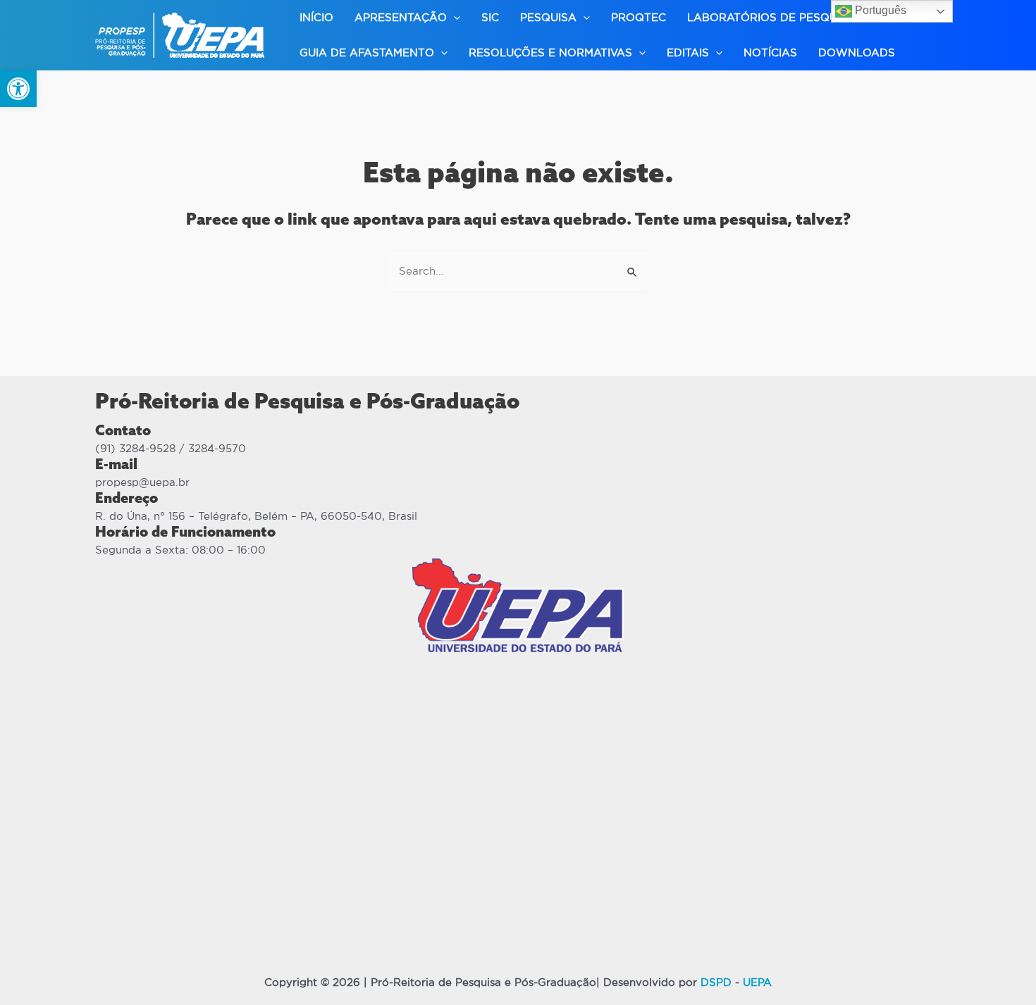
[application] (453, 17)
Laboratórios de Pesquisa (771, 17)
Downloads (856, 52)
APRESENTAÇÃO (400, 17)
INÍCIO (316, 17)
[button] (18, 88)
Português (879, 10)
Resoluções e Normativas (550, 52)
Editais (688, 52)
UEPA (757, 982)
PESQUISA (548, 17)
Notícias (770, 52)
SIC (490, 17)
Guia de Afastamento (367, 52)
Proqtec (638, 17)
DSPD (716, 982)
